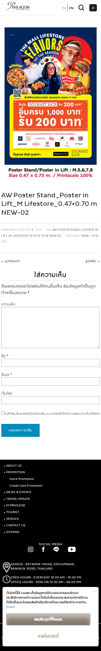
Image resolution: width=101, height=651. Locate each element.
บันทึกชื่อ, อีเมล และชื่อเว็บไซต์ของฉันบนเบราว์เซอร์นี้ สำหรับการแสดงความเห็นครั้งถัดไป (52, 413)
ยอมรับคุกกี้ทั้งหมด (48, 619)
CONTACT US (14, 525)
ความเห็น (8, 304)
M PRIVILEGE (14, 505)
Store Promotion (21, 479)
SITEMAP (11, 532)
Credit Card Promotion (25, 485)
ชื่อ (4, 356)
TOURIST (11, 512)
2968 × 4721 (89, 235)
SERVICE (11, 519)
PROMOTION (14, 472)
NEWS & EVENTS (17, 492)
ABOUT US (13, 465)
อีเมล (6, 375)
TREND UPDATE (17, 499)
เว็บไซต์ (6, 393)
